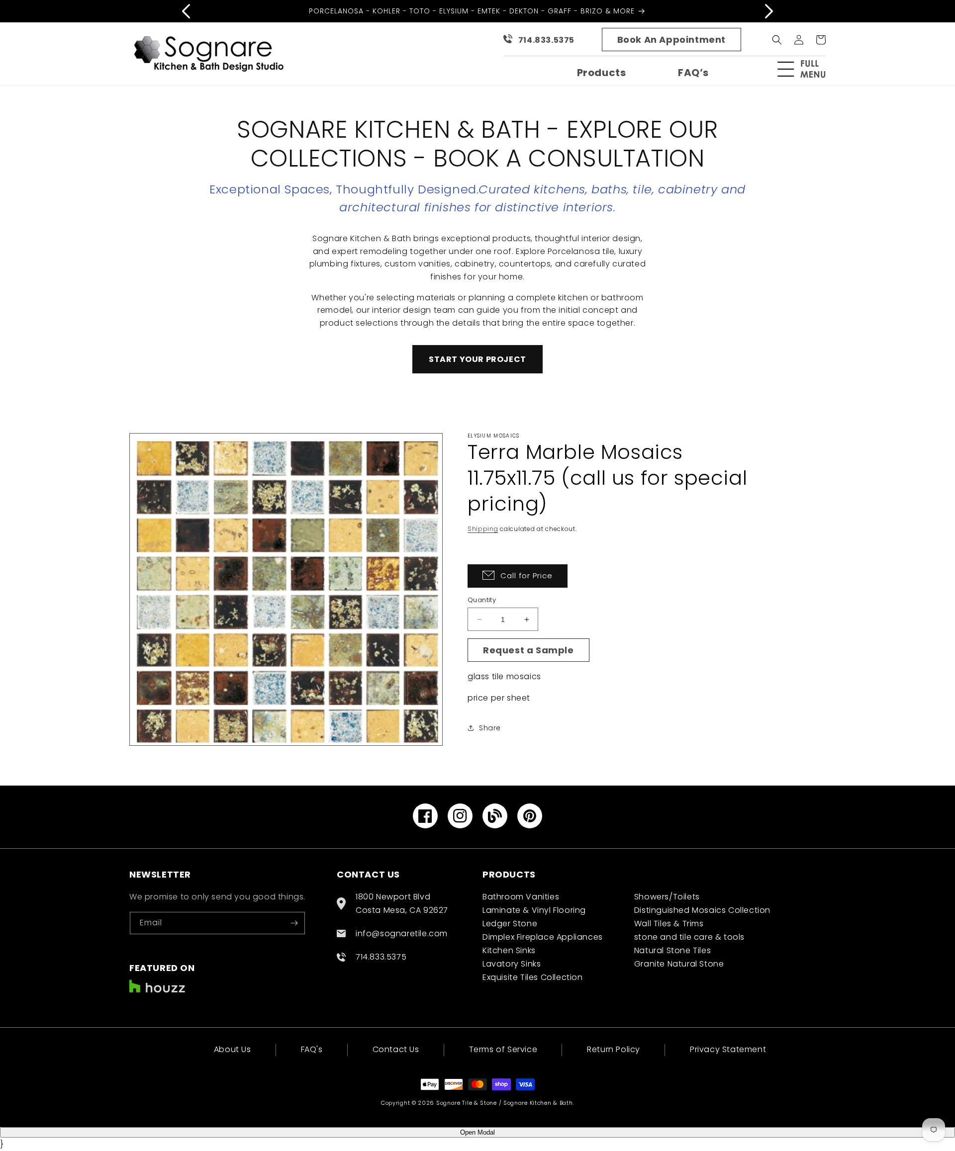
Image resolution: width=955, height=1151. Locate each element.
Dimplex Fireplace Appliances (542, 937)
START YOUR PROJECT (477, 359)
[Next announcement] (769, 11)
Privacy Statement (728, 1049)
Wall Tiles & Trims (669, 923)
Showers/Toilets (667, 896)
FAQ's (312, 1049)
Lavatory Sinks (511, 964)
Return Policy (613, 1049)
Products (601, 73)
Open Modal (477, 1132)
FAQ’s (693, 73)
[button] (806, 69)
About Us (232, 1050)
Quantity (482, 600)
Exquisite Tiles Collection (532, 977)
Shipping (483, 529)
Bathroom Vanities (520, 896)
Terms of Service (503, 1049)
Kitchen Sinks (509, 950)
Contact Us (396, 1049)
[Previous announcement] (186, 11)
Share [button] (490, 728)
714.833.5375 (546, 40)
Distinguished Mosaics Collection (702, 910)
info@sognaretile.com (402, 933)
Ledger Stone (509, 923)
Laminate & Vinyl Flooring (534, 910)
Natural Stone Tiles (672, 950)
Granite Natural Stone (679, 964)
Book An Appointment (671, 39)
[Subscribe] (294, 923)
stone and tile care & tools (689, 937)
